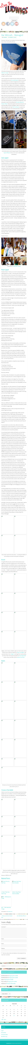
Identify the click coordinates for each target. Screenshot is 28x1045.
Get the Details (16, 107)
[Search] (25, 966)
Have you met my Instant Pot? (6, 916)
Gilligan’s (12, 654)
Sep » (5, 1019)
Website (3, 948)
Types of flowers (7, 152)
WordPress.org (4, 1036)
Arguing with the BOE (13, 975)
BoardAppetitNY (23, 655)
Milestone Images (4, 72)
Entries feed (3, 1032)
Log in (2, 1030)
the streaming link (14, 80)
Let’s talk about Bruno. (22, 915)
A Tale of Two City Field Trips (5, 892)
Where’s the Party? (20, 657)
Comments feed (4, 1034)
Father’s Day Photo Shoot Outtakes (16, 892)
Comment (3, 927)
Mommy (5, 37)
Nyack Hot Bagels (20, 652)
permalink (10, 911)
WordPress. (19, 1043)
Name (2, 938)
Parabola (14, 1043)
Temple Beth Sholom (16, 266)
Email (2, 943)
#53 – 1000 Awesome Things (6, 908)
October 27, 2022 (12, 37)
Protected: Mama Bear (11, 983)
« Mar (2, 1019)
